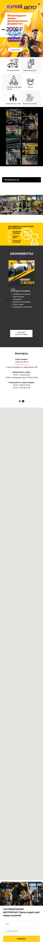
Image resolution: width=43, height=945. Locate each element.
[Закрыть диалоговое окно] (41, 884)
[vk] (20, 401)
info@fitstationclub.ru (21, 364)
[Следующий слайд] (41, 205)
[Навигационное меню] (39, 4)
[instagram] (23, 401)
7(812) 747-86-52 (22, 362)
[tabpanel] (21, 206)
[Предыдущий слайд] (1, 300)
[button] (15, 50)
